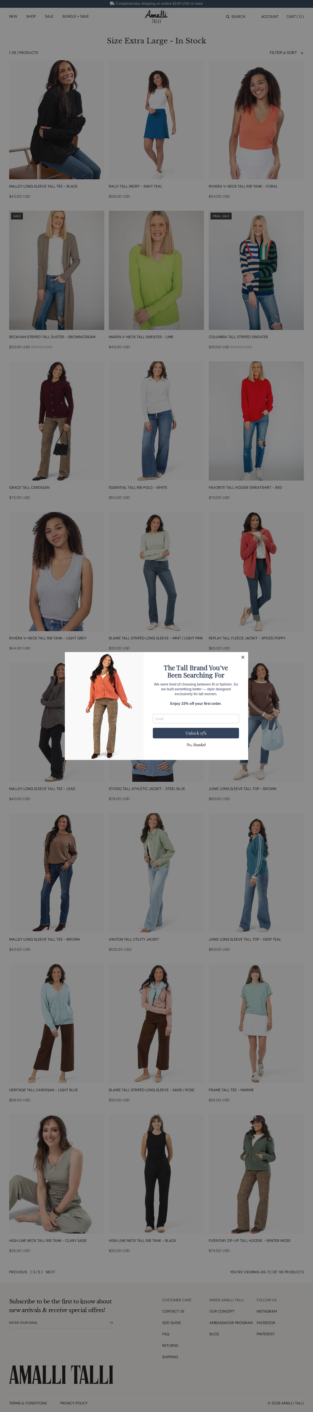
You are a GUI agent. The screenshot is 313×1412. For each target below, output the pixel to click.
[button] (243, 657)
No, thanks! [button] (196, 745)
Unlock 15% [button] (196, 733)
